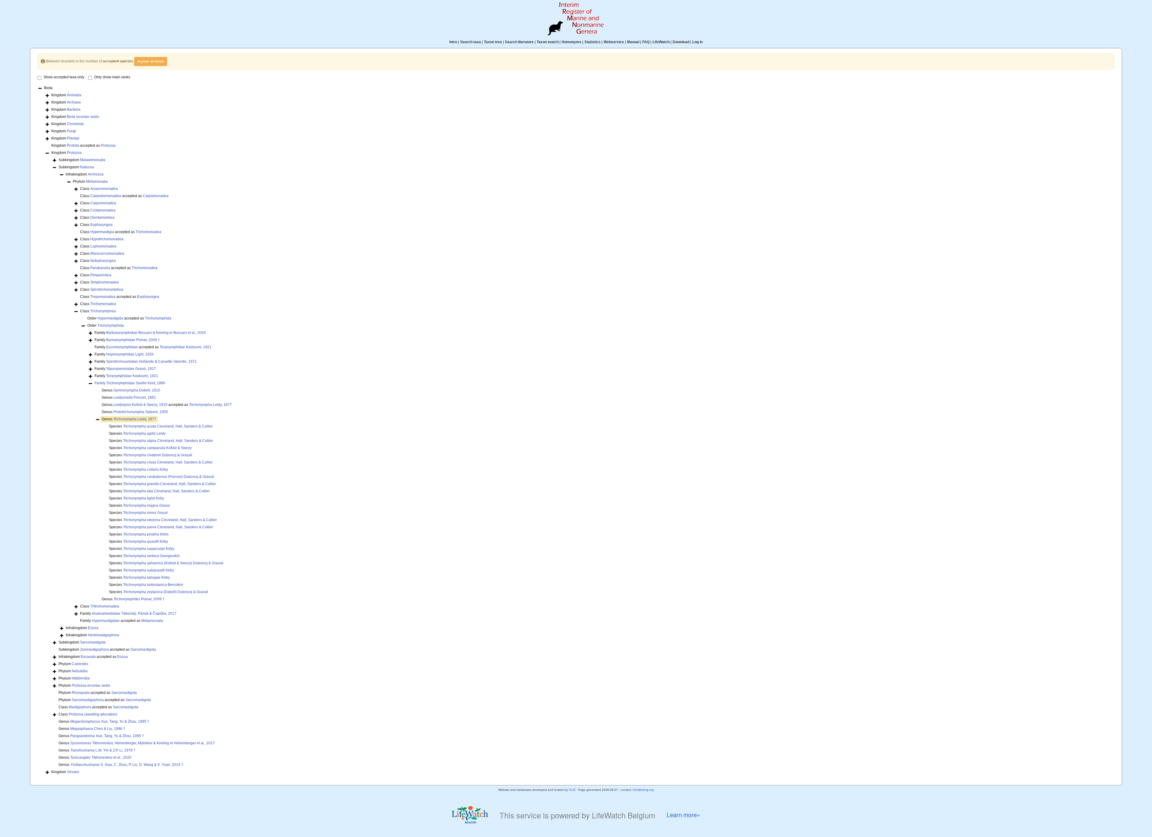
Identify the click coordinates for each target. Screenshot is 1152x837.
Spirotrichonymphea (106, 289)
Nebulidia (80, 671)
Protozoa (108, 145)
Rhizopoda (81, 693)
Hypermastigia (102, 232)
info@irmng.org (643, 789)
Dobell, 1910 (136, 390)
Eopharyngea (101, 225)
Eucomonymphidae (122, 347)
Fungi (71, 131)
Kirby (145, 469)
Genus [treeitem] (131, 390)
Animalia (74, 95)
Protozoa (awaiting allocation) (93, 714)
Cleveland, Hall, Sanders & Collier (168, 426)
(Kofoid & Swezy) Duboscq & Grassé (173, 563)
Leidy (144, 433)
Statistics (592, 42)
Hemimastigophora (103, 635)
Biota (83, 117)
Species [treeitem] (161, 426)
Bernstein (153, 585)
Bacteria (73, 109)
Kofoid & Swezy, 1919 (140, 405)
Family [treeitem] (150, 333)
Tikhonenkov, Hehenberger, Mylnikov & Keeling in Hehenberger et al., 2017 (142, 743)
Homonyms (571, 42)
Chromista (75, 124)
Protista (73, 145)
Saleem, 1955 (140, 412)
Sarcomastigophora (88, 700)
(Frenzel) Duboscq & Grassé (168, 477)
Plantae (73, 138)
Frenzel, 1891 (134, 397)
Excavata (88, 657)
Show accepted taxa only (64, 77)
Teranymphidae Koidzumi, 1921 (186, 347)
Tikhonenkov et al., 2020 (100, 757)
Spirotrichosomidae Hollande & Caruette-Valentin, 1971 (151, 361)
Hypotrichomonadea (107, 239)
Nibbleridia (81, 678)
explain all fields (150, 61)
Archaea (74, 102)
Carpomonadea (156, 196)
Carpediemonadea (105, 196)
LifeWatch (661, 42)
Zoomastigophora (94, 649)
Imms (146, 534)
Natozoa (87, 167)
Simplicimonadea (104, 282)
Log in (697, 42)
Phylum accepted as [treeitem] (97, 693)
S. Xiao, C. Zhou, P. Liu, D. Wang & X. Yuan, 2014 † (126, 765)
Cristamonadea (103, 210)
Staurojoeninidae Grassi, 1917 (131, 369)
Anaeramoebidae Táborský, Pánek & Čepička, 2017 (134, 613)
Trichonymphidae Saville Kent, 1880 (135, 383)
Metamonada (97, 181)
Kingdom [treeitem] (66, 95)
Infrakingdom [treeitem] (85, 174)
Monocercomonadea (107, 253)
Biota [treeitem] (48, 88)
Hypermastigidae (106, 621)
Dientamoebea (102, 217)
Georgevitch (151, 556)
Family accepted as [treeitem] (153, 347)
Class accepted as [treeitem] (124, 196)
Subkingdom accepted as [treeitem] (107, 649)
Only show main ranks (112, 77)
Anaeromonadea (104, 189)
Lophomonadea (103, 246)
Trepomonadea (103, 297)
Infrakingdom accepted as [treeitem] (93, 657)
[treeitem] (129, 383)
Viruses (73, 772)
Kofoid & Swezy (157, 448)
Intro (453, 42)
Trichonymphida (158, 318)
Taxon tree (493, 42)
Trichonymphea (103, 311)
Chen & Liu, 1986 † (97, 729)
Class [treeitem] (99, 189)
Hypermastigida (110, 318)
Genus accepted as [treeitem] (167, 405)
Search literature (519, 42)
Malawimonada (92, 160)
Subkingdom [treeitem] (81, 160)
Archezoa (96, 174)
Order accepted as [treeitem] (129, 318)
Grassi (146, 505)
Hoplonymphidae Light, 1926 (130, 354)
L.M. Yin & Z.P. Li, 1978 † (103, 750)
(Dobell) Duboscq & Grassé (165, 592)
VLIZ (572, 789)
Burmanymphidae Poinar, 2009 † (133, 340)
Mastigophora (80, 707)
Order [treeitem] (105, 325)
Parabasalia (100, 268)
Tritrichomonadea (104, 606)
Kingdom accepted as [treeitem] (83, 145)
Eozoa (93, 628)
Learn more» (683, 815)
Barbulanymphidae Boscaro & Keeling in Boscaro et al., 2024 (156, 333)
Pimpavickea (100, 275)
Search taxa (470, 42)
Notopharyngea (103, 261)
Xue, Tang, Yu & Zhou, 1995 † (109, 721)
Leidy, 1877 (210, 405)
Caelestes (80, 664)
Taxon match (548, 42)
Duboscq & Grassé (157, 455)
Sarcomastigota (93, 642)
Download (681, 42)
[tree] (576, 430)
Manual (633, 42)
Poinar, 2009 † (139, 599)
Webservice (614, 42)
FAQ (646, 42)
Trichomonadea (148, 232)
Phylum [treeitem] (90, 181)
